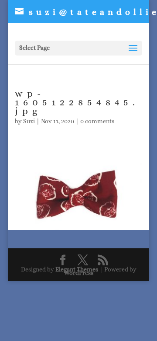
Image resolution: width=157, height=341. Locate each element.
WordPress (78, 272)
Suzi (29, 121)
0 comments (97, 121)
